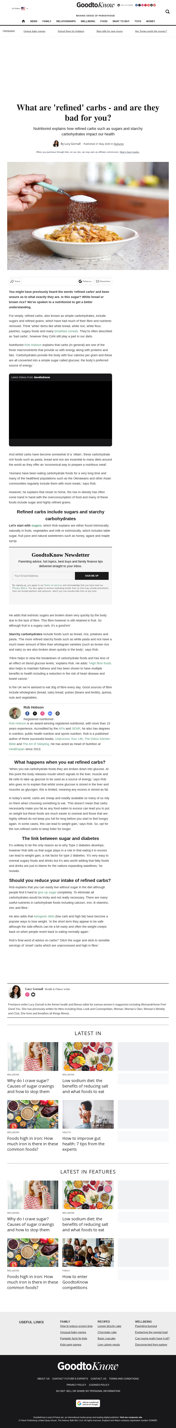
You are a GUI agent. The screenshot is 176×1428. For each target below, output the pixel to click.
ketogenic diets (44, 916)
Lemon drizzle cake (109, 1326)
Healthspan (17, 749)
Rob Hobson (33, 345)
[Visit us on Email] (151, 5)
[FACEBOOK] (27, 713)
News (33, 21)
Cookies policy (99, 1384)
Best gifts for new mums (110, 31)
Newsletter (105, 281)
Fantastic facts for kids (73, 1338)
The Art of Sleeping (36, 744)
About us (43, 1378)
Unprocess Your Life (69, 739)
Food (103, 21)
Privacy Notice (19, 588)
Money (150, 21)
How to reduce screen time (76, 1326)
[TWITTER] (35, 713)
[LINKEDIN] (50, 713)
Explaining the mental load (151, 1332)
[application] (60, 410)
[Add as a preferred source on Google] (88, 1403)
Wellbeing (88, 21)
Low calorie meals (109, 1344)
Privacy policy (76, 1384)
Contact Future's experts (70, 1378)
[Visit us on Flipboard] (148, 5)
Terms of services (53, 585)
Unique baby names (34, 31)
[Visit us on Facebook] (136, 5)
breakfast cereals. (66, 331)
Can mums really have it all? (152, 1338)
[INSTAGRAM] (42, 713)
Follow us (87, 281)
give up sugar (47, 892)
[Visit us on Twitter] (139, 5)
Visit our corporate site (131, 1417)
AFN (62, 728)
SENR (76, 728)
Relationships (66, 21)
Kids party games (70, 1344)
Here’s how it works (129, 152)
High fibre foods (100, 663)
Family (46, 21)
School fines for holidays (71, 31)
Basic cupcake (107, 1338)
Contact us (98, 1378)
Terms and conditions (124, 1378)
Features (119, 143)
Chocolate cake (107, 1332)
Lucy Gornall (72, 144)
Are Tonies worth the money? (151, 31)
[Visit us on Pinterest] (145, 5)
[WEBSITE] (57, 713)
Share (17, 281)
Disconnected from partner (151, 1344)
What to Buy (121, 21)
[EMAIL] (34, 994)
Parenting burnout (146, 1326)
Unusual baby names (73, 1332)
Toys (138, 21)
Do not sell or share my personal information (88, 1391)
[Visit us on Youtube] (154, 5)
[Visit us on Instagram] (142, 5)
